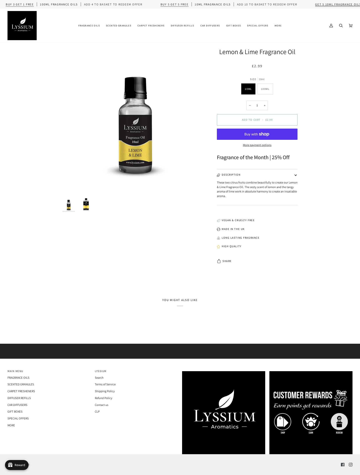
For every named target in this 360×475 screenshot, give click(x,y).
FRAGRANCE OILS (18, 378)
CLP (97, 411)
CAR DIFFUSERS (17, 405)
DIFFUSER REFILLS (19, 398)
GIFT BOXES (15, 411)
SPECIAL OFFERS (18, 418)
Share (227, 261)
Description (231, 174)
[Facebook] (343, 464)
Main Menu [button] (15, 371)
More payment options (257, 145)
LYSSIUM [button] (100, 371)
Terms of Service (105, 384)
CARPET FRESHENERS (21, 391)
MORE (11, 425)
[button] (89, 25)
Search (99, 378)
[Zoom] (135, 120)
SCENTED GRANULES (21, 384)
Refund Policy (103, 398)
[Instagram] (350, 464)
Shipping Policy (105, 391)
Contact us (101, 405)
